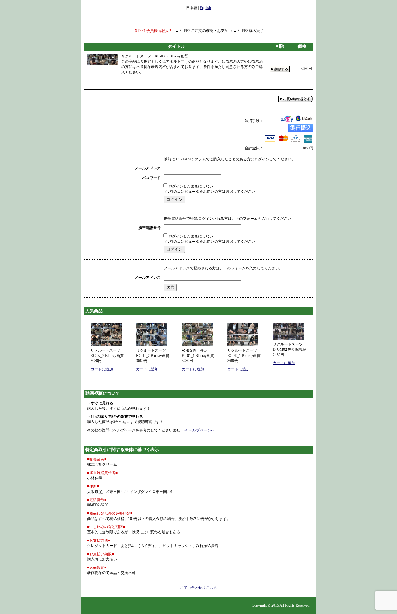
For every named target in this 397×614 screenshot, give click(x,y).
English (205, 8)
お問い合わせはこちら (198, 587)
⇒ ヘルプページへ (199, 430)
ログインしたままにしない (190, 186)
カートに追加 (102, 369)
